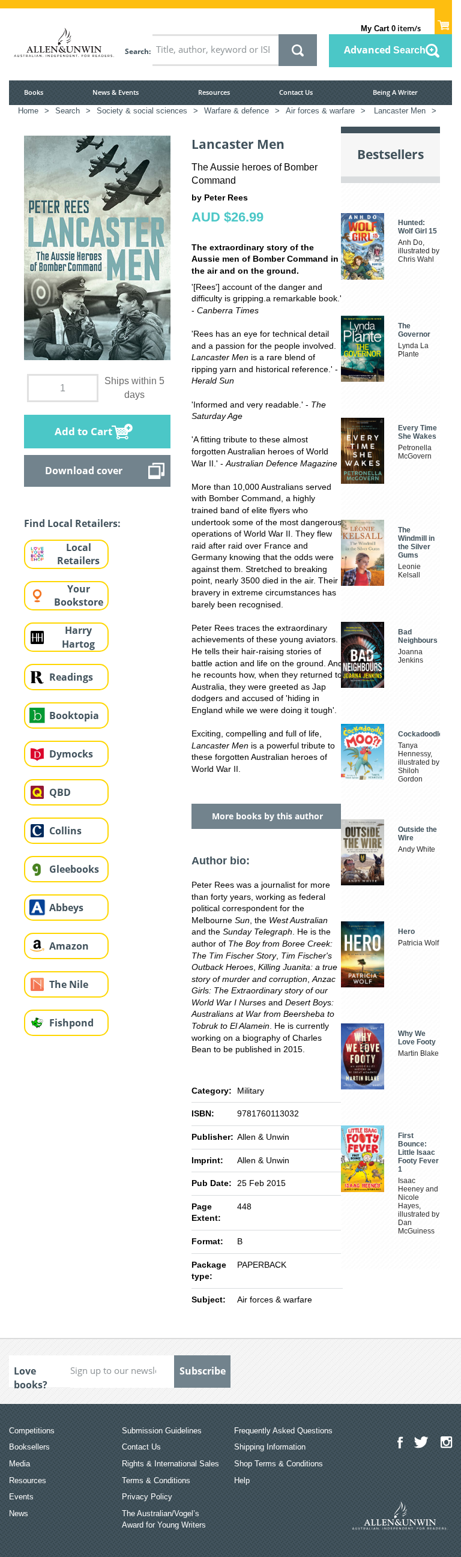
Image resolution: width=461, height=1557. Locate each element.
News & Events (115, 92)
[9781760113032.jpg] (97, 247)
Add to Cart (83, 431)
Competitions (32, 1430)
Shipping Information (270, 1446)
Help (242, 1480)
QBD (60, 792)
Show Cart (443, 22)
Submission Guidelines (162, 1430)
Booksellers (29, 1446)
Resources (214, 92)
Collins (65, 830)
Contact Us (296, 92)
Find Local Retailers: (72, 523)
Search (137, 51)
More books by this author (267, 816)
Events (21, 1496)
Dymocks (71, 753)
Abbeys (66, 907)
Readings (71, 677)
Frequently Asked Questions (283, 1430)
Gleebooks (74, 869)
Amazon (69, 946)
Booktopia (74, 715)
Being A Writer (395, 92)
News (18, 1513)
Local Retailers (78, 554)
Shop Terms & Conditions (278, 1463)
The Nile (68, 984)
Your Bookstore (78, 595)
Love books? (30, 1375)
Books (33, 92)
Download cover (83, 470)
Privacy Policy (147, 1496)
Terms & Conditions (156, 1480)
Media (19, 1463)
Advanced (385, 49)
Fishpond (71, 1022)
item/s (391, 28)
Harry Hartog (78, 637)
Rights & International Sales (170, 1463)
